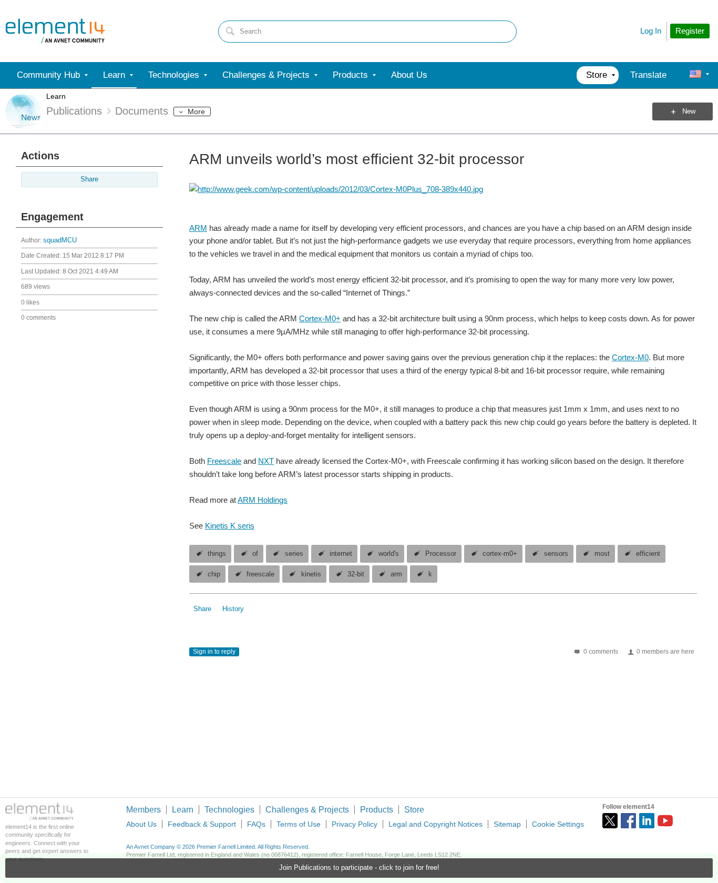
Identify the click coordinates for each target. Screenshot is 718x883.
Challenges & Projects (307, 809)
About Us (141, 824)
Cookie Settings (558, 824)
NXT (266, 460)
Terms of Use (298, 824)
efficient (648, 553)
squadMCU (60, 240)
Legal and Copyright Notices (435, 824)
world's (388, 553)
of (255, 553)
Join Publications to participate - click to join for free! (359, 867)
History (233, 609)
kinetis (311, 574)
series (294, 553)
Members (143, 809)
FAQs (256, 824)
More (196, 111)
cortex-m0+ (500, 553)
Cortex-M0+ (320, 318)
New (688, 111)
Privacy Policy (354, 824)
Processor (440, 553)
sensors (556, 553)
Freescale (224, 460)
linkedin (646, 820)
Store (414, 809)
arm (396, 574)
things (217, 553)
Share (89, 179)
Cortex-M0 (630, 357)
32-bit (355, 574)
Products (376, 809)
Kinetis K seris (229, 525)
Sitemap (507, 824)
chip (214, 574)
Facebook (628, 820)
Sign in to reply (214, 651)
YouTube (665, 820)
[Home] (55, 31)
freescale (260, 574)
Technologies (229, 809)
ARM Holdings (263, 499)
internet (341, 553)
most (602, 553)
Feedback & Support (202, 824)
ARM (198, 228)
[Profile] (695, 75)
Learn (56, 96)
